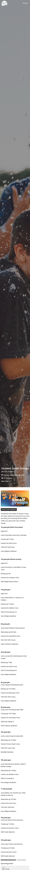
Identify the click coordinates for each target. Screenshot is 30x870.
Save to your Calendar (9, 509)
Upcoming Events (7, 864)
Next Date (5, 481)
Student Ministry (21, 860)
